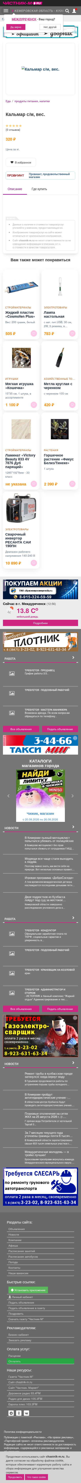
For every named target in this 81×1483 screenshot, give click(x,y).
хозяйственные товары (60, 378)
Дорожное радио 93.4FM (24, 1393)
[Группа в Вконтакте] (26, 1413)
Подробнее (40, 623)
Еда (8, 101)
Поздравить (15, 1313)
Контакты (14, 1267)
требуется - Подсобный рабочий (47, 690)
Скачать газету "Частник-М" (26, 1319)
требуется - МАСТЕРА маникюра (46, 709)
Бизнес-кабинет (18, 1334)
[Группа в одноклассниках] (11, 1413)
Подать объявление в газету (26, 1308)
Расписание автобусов (23, 1256)
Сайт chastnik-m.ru (20, 1382)
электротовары (55, 307)
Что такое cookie (36, 1477)
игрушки (11, 378)
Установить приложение (29, 1290)
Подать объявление (60, 729)
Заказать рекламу (19, 1340)
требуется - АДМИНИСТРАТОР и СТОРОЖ (45, 991)
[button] (8, 796)
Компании (14, 1240)
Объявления (16, 1229)
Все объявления (21, 729)
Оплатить (14, 1361)
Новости (13, 1234)
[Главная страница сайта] (22, 2)
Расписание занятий (21, 1251)
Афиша (13, 1245)
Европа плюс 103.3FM (22, 1404)
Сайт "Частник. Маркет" (23, 1388)
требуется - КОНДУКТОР (40, 930)
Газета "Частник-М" (20, 1376)
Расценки (14, 1356)
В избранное (23, 162)
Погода (13, 1262)
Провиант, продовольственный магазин (49, 175)
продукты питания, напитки (32, 101)
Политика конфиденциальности (22, 1432)
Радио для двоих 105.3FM (25, 1399)
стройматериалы (18, 307)
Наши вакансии (18, 1273)
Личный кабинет (22, 1297)
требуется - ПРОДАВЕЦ (40, 670)
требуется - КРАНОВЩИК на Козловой (50, 969)
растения (51, 450)
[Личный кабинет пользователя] (74, 11)
